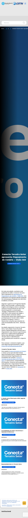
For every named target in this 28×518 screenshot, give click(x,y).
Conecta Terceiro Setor (14, 263)
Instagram (21, 367)
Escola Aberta (3, 28)
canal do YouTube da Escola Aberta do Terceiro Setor (13, 359)
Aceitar (24, 503)
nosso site (9, 368)
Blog (8, 28)
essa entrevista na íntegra (18, 351)
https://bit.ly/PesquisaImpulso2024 (12, 346)
